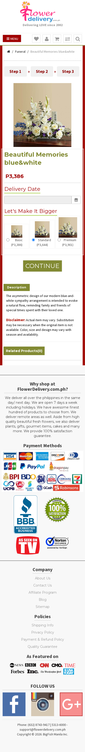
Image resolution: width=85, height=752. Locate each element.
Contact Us (42, 585)
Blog (43, 599)
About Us (42, 578)
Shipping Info (43, 625)
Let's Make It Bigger (30, 211)
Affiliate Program (43, 592)
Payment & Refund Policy (42, 639)
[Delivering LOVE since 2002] (42, 11)
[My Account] (47, 39)
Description (16, 287)
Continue (43, 266)
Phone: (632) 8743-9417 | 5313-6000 (41, 725)
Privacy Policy (42, 632)
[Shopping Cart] (57, 39)
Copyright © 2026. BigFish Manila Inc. (42, 734)
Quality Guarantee (42, 646)
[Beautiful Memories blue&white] (43, 115)
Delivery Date (22, 189)
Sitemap (43, 607)
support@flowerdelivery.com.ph (43, 729)
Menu (14, 39)
